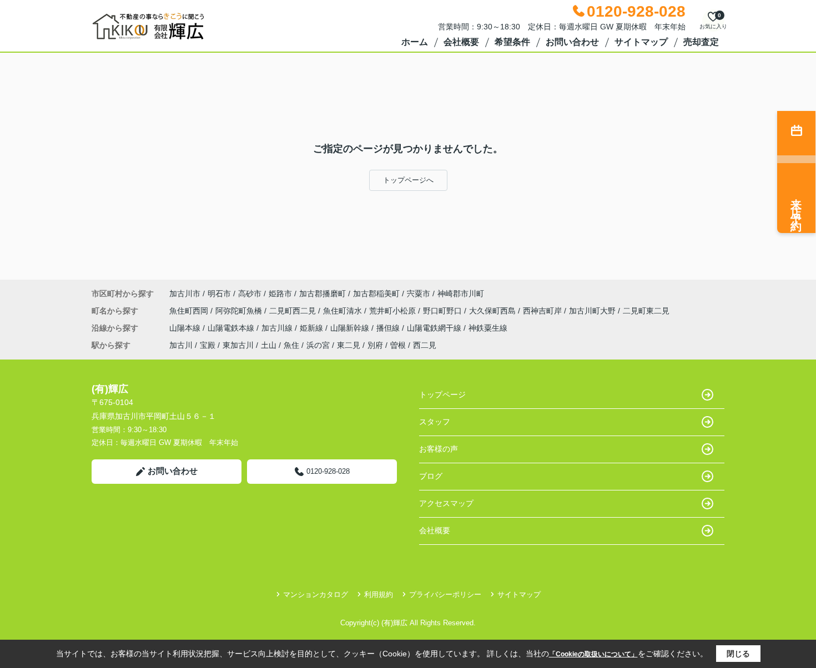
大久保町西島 (493, 310)
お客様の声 (438, 448)
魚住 (291, 345)
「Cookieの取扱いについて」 (593, 654)
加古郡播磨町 (322, 293)
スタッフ (434, 421)
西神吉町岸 (543, 310)
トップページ (442, 394)
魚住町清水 (343, 310)
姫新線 (312, 327)
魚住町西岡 (189, 310)
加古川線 (278, 327)
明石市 (219, 293)
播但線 (389, 327)
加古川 (181, 345)
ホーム (414, 42)
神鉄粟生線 (488, 327)
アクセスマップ (446, 503)
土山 (268, 345)
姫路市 (280, 293)
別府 (375, 345)
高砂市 (249, 293)
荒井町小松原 (393, 310)
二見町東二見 (646, 310)
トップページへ (408, 180)
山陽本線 (186, 327)
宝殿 (207, 345)
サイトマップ (641, 42)
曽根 (398, 345)
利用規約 (378, 594)
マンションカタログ (315, 594)
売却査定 (701, 42)
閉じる (738, 653)
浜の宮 (318, 345)
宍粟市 (418, 293)
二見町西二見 (293, 310)
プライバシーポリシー (445, 594)
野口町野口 (443, 310)
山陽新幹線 (350, 327)
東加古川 (238, 345)
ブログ (430, 476)
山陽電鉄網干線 (435, 327)
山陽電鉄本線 (232, 327)
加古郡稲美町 (376, 293)
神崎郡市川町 (460, 293)
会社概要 (461, 42)
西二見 (424, 345)
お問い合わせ (572, 42)
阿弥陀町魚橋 (239, 310)
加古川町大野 (593, 310)
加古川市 (184, 293)
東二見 (348, 345)
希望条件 (512, 42)
